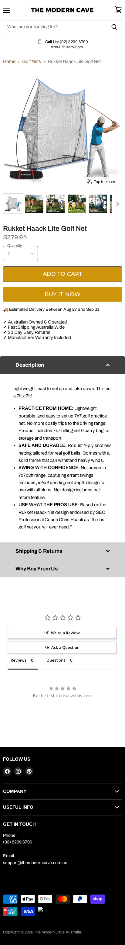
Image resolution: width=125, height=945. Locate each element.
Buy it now (63, 294)
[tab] (62, 365)
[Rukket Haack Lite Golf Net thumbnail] (13, 203)
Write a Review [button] (65, 632)
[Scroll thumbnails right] (116, 203)
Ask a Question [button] (65, 647)
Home (9, 61)
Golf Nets (31, 61)
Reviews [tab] (18, 660)
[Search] (114, 27)
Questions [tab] (56, 660)
